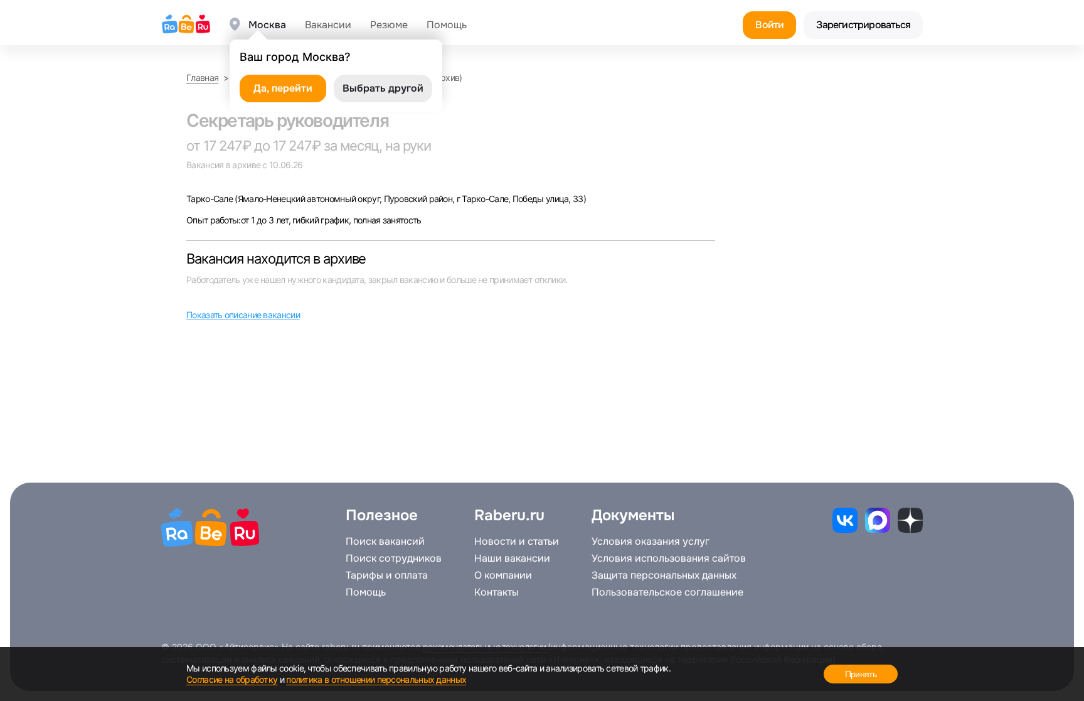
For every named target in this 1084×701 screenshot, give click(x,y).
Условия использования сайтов (669, 558)
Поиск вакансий (385, 541)
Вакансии (328, 25)
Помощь (447, 25)
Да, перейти (282, 88)
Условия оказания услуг (650, 541)
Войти (769, 24)
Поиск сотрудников (394, 558)
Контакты (496, 592)
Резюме (389, 25)
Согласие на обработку (231, 679)
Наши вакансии (512, 558)
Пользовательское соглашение (667, 592)
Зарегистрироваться (863, 24)
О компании (503, 575)
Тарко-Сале (210, 198)
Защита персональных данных (664, 575)
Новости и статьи (516, 541)
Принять (860, 674)
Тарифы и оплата (387, 575)
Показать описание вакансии (243, 314)
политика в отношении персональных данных (376, 679)
